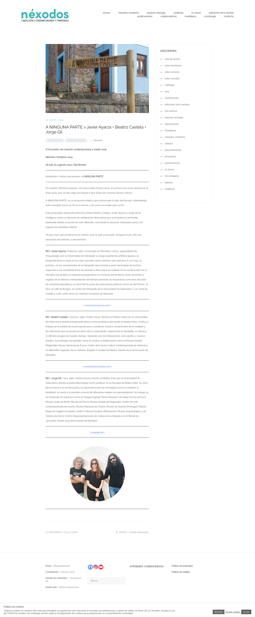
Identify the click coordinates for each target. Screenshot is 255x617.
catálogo (169, 85)
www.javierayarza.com (97, 305)
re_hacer (196, 12)
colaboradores (168, 16)
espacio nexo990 (156, 12)
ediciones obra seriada (221, 12)
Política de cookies (181, 572)
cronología (210, 16)
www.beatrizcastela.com (97, 366)
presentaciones (173, 150)
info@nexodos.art (61, 566)
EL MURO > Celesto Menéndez (132, 532)
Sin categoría (172, 176)
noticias (169, 143)
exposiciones (172, 124)
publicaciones (144, 16)
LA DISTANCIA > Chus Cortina (62, 532)
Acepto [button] (246, 612)
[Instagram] (95, 567)
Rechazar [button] (218, 612)
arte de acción (172, 59)
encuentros (171, 111)
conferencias (172, 98)
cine (167, 91)
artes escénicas (173, 65)
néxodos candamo (128, 12)
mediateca (190, 16)
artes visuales (55, 140)
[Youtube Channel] (101, 567)
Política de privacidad (182, 566)
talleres (169, 182)
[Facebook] (90, 567)
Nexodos (98, 140)
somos (106, 12)
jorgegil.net (97, 432)
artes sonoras (172, 72)
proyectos (170, 156)
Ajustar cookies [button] (233, 612)
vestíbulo (178, 12)
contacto (229, 16)
